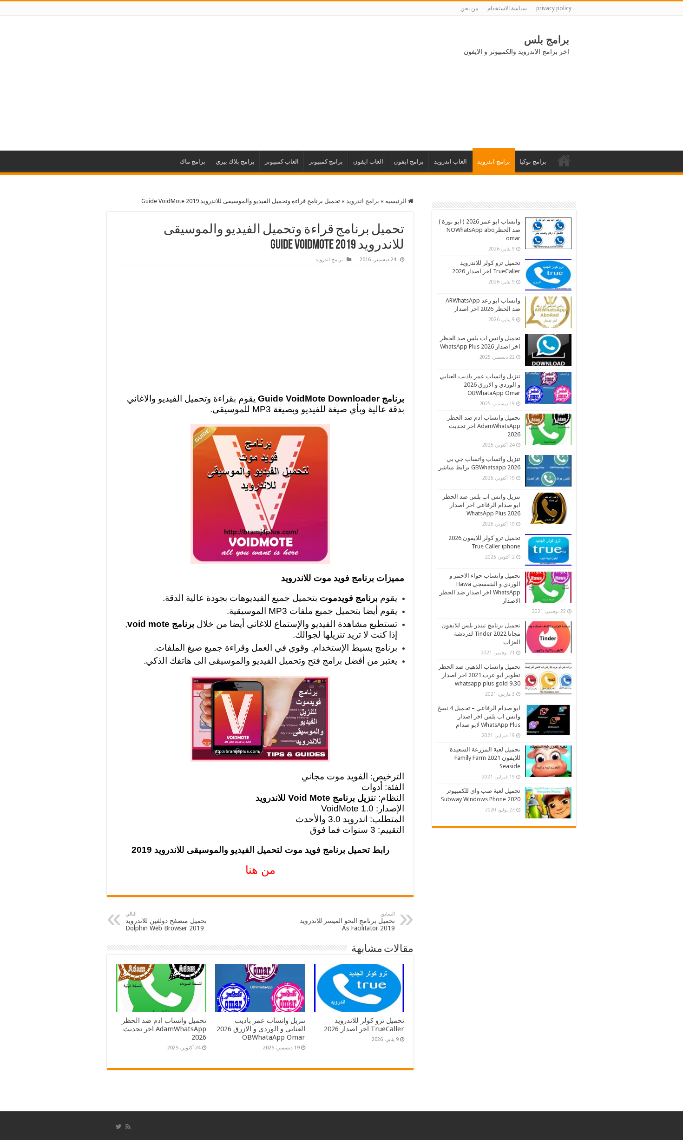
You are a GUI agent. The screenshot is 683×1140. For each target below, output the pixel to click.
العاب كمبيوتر (282, 161)
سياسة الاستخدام (507, 8)
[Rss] (128, 1126)
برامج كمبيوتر (326, 161)
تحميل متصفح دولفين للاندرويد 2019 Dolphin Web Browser (166, 921)
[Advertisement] (183, 83)
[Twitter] (119, 1126)
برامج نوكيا (532, 161)
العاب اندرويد (450, 161)
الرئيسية (564, 160)
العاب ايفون (368, 161)
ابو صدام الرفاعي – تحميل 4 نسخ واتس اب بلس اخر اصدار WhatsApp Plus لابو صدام (478, 716)
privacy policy (553, 8)
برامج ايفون (409, 161)
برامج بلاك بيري (235, 161)
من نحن (469, 8)
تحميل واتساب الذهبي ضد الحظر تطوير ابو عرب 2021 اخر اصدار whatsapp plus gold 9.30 (479, 675)
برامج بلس (546, 40)
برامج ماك (192, 161)
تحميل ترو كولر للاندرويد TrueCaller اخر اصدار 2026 (364, 1024)
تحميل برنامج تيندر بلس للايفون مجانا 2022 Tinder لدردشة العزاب (480, 634)
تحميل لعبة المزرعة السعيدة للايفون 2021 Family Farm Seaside (485, 758)
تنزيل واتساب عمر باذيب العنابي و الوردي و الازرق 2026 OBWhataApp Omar (261, 1028)
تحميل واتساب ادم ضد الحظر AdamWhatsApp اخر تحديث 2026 (164, 1028)
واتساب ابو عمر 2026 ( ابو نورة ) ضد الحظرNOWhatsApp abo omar (479, 230)
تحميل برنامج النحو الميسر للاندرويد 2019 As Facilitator (347, 921)
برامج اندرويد (493, 161)
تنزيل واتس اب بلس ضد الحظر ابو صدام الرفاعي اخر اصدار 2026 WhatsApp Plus (481, 505)
